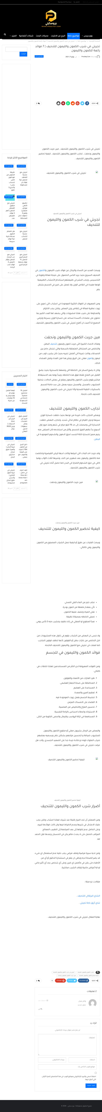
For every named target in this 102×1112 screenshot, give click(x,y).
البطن (97, 439)
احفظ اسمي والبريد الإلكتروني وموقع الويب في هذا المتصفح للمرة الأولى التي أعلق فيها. (69, 1078)
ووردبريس (88, 36)
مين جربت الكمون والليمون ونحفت (67, 975)
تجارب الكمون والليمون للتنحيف (85, 972)
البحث (23, 54)
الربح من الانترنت (58, 36)
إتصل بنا (76, 2)
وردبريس (10, 384)
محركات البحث (42, 36)
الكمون (41, 270)
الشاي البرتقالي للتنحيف (89, 896)
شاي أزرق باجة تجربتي (90, 903)
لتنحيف (53, 344)
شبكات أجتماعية (26, 36)
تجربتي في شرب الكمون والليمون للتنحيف (63, 972)
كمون (89, 358)
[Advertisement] (17, 18)
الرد (39, 1009)
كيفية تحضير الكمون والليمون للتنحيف (89, 975)
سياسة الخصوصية (65, 2)
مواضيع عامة (73, 36)
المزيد (14, 36)
